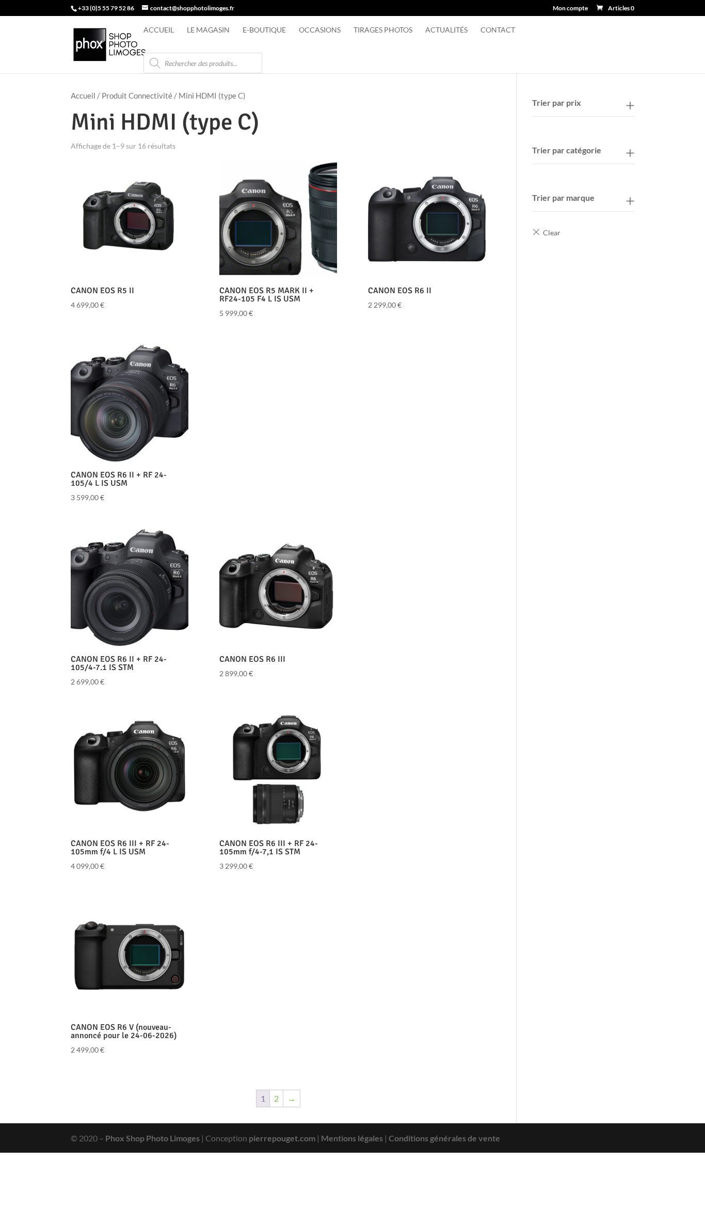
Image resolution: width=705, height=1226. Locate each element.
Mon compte (570, 8)
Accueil (158, 30)
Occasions (320, 30)
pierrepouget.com (282, 1138)
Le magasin (208, 30)
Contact (497, 30)
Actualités (446, 30)
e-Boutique (264, 30)
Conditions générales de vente (444, 1138)
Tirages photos (383, 30)
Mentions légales (352, 1138)
